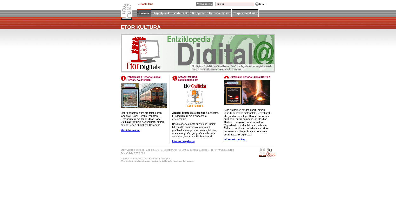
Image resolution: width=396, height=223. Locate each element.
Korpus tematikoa (245, 13)
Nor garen (198, 13)
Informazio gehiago (183, 141)
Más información (130, 130)
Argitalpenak (161, 13)
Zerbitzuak (180, 13)
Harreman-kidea (219, 13)
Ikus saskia (206, 4)
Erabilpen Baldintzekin (162, 161)
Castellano (146, 4)
